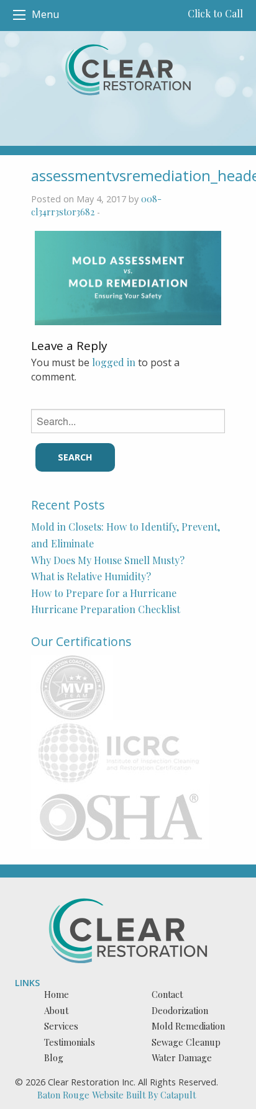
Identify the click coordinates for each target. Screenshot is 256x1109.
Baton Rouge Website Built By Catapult (116, 1095)
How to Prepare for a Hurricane (103, 592)
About (56, 1010)
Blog (53, 1057)
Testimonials (69, 1042)
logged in (113, 362)
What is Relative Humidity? (91, 576)
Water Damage (182, 1057)
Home (56, 994)
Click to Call (215, 13)
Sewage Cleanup (186, 1042)
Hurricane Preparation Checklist (105, 609)
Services (61, 1026)
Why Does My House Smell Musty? (108, 560)
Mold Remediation (188, 1026)
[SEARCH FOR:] (127, 421)
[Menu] (19, 15)
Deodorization (180, 1010)
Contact (167, 994)
